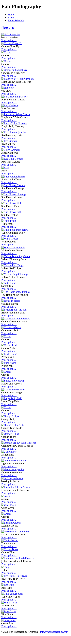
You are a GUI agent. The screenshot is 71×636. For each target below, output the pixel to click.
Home (11, 14)
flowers (7, 27)
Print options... (9, 40)
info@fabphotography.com (54, 631)
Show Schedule (16, 20)
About (11, 17)
